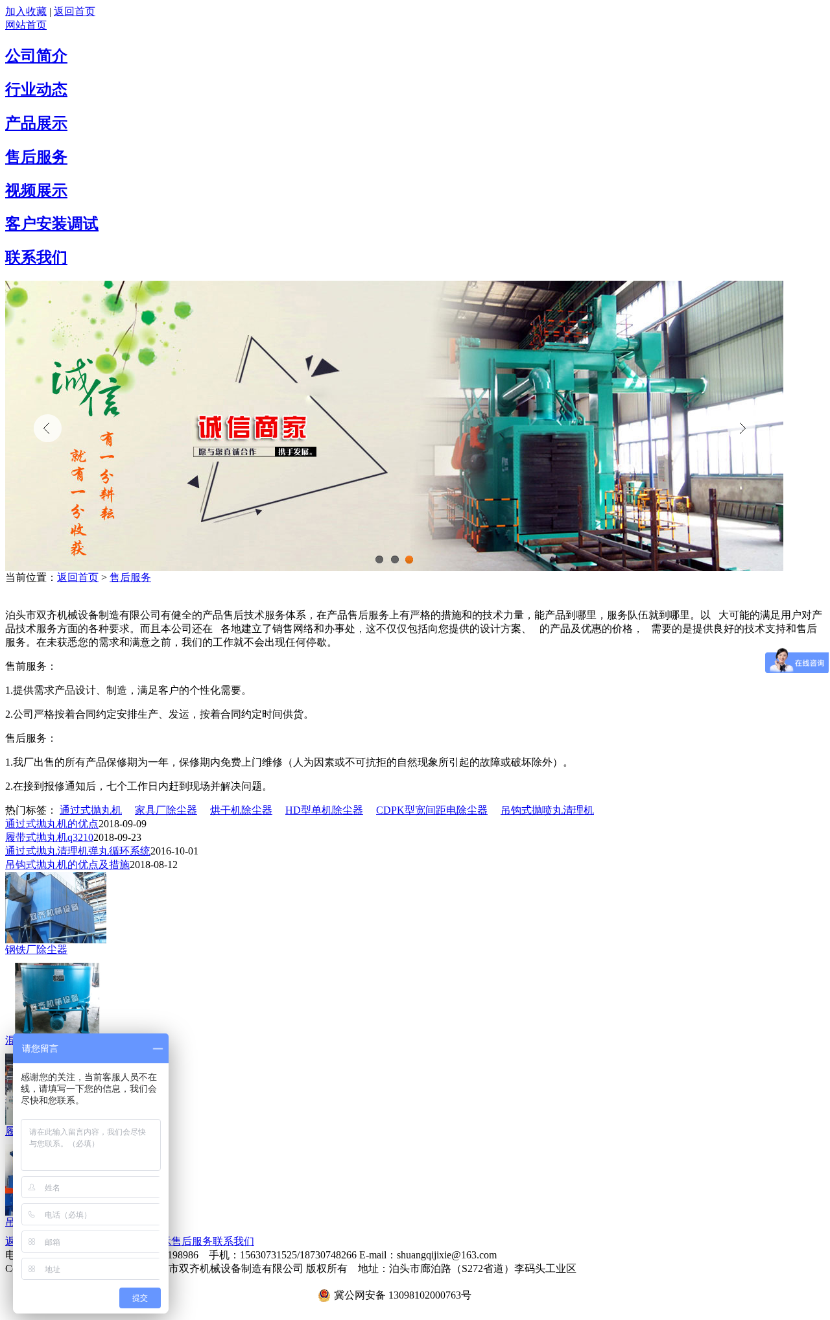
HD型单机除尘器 (324, 810)
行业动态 (36, 89)
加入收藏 (26, 11)
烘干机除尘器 (241, 810)
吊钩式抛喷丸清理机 (547, 810)
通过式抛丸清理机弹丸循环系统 (77, 850)
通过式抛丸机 (91, 810)
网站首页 (26, 24)
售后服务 (36, 156)
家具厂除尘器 (166, 810)
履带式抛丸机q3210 (49, 837)
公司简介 (36, 55)
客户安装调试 (52, 223)
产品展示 (36, 123)
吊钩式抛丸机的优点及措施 (67, 864)
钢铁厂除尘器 (36, 949)
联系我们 (36, 257)
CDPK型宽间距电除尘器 (432, 810)
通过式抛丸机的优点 (52, 823)
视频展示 (36, 190)
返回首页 (74, 11)
